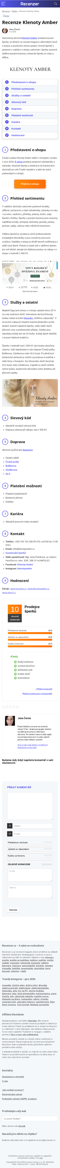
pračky (5, 960)
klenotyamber (24, 568)
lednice (34, 960)
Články (14, 11)
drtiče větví (31, 985)
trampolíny (26, 999)
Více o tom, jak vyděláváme (24, 1034)
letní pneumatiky (26, 993)
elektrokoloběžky (40, 988)
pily (12, 996)
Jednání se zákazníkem (18, 849)
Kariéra (15, 122)
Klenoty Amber (25, 564)
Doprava (16, 108)
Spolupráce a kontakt (27, 747)
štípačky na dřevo (11, 999)
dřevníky (43, 985)
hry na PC (23, 991)
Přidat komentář (44, 689)
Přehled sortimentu (22, 89)
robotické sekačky (24, 996)
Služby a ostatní (21, 95)
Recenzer (6, 11)
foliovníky (7, 991)
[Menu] (3, 3)
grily (15, 991)
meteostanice (43, 993)
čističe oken (18, 985)
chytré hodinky (36, 991)
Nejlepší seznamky (39, 1004)
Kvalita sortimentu (16, 856)
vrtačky (44, 999)
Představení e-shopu (23, 82)
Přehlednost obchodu (18, 842)
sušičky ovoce (41, 996)
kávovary (6, 993)
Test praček (23, 1004)
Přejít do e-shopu (30, 184)
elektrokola (24, 988)
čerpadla (6, 985)
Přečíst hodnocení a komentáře (37, 694)
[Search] (55, 3)
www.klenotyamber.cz (38, 589)
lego (14, 993)
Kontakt (16, 128)
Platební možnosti (22, 115)
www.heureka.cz (18, 589)
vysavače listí (9, 1002)
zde (41, 1158)
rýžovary (49, 957)
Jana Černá (14, 29)
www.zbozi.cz (9, 592)
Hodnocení (17, 135)
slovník (21, 1126)
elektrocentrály (10, 988)
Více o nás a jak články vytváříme (32, 745)
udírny (36, 999)
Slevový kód (18, 102)
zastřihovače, (43, 1002)
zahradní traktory (26, 1002)
